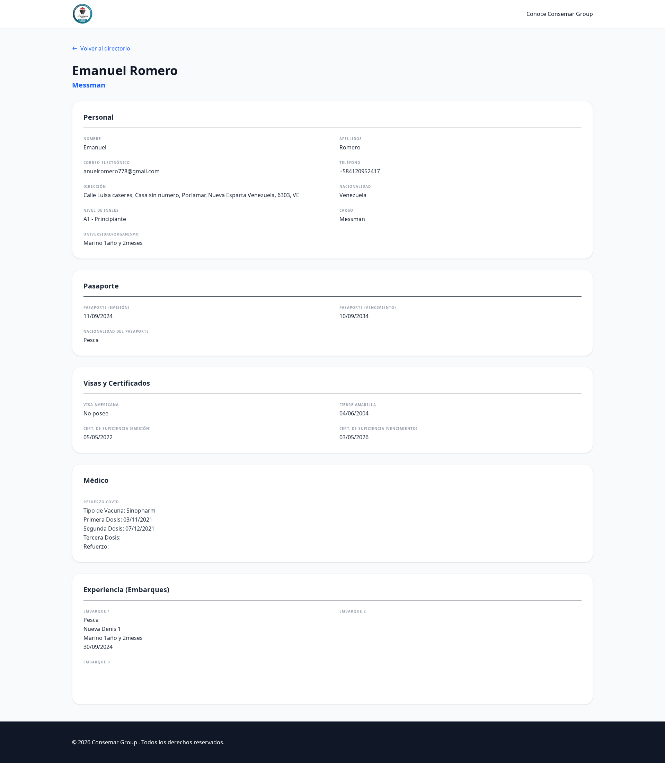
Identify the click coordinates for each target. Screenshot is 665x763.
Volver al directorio (105, 48)
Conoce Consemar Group (559, 14)
